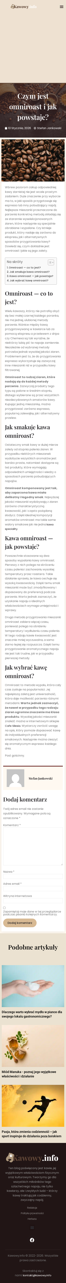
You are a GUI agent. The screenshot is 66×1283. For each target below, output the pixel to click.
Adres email (12, 883)
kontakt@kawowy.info (37, 1275)
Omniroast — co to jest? (25, 267)
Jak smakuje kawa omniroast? (29, 272)
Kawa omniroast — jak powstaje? (31, 276)
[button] (62, 6)
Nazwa (8, 871)
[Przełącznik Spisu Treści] (49, 262)
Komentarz (12, 825)
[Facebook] (32, 1240)
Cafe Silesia (12, 726)
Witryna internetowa (17, 896)
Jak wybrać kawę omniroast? (29, 280)
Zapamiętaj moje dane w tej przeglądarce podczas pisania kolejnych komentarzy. (32, 913)
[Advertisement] (33, 44)
